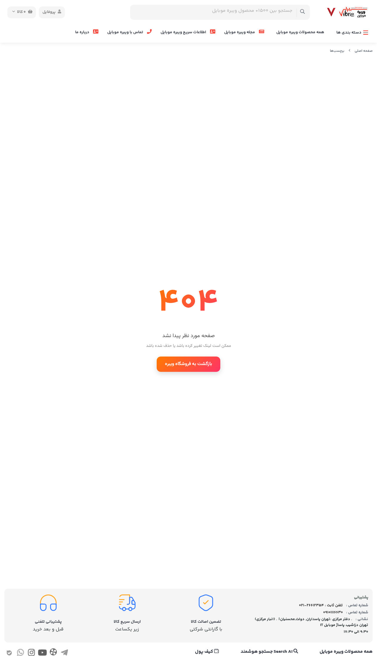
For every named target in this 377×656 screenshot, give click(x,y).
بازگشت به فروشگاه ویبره (188, 364)
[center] (303, 12)
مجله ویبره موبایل (240, 32)
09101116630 (333, 612)
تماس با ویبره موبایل (125, 32)
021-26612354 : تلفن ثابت (321, 605)
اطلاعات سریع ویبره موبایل (184, 32)
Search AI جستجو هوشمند (267, 651)
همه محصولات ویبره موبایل (300, 32)
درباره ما (82, 32)
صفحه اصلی (364, 51)
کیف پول (204, 651)
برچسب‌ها (337, 51)
